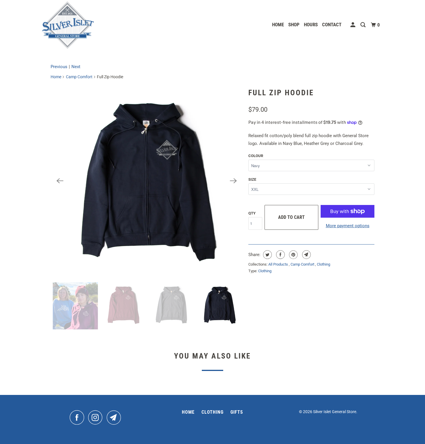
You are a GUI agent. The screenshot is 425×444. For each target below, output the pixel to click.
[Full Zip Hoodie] (147, 181)
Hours (311, 24)
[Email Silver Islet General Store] (115, 417)
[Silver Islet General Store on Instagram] (97, 417)
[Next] (233, 180)
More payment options (347, 225)
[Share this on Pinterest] (293, 254)
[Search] (363, 25)
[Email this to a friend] (306, 254)
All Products (278, 264)
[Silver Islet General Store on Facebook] (78, 417)
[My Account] (353, 25)
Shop (294, 24)
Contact (331, 24)
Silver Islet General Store (334, 411)
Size (252, 179)
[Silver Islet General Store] (68, 25)
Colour (255, 156)
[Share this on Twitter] (267, 254)
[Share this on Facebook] (280, 254)
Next (75, 66)
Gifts (236, 412)
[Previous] (59, 180)
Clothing (323, 264)
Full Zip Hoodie (281, 92)
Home (278, 24)
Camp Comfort (79, 76)
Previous (59, 66)
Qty (252, 213)
